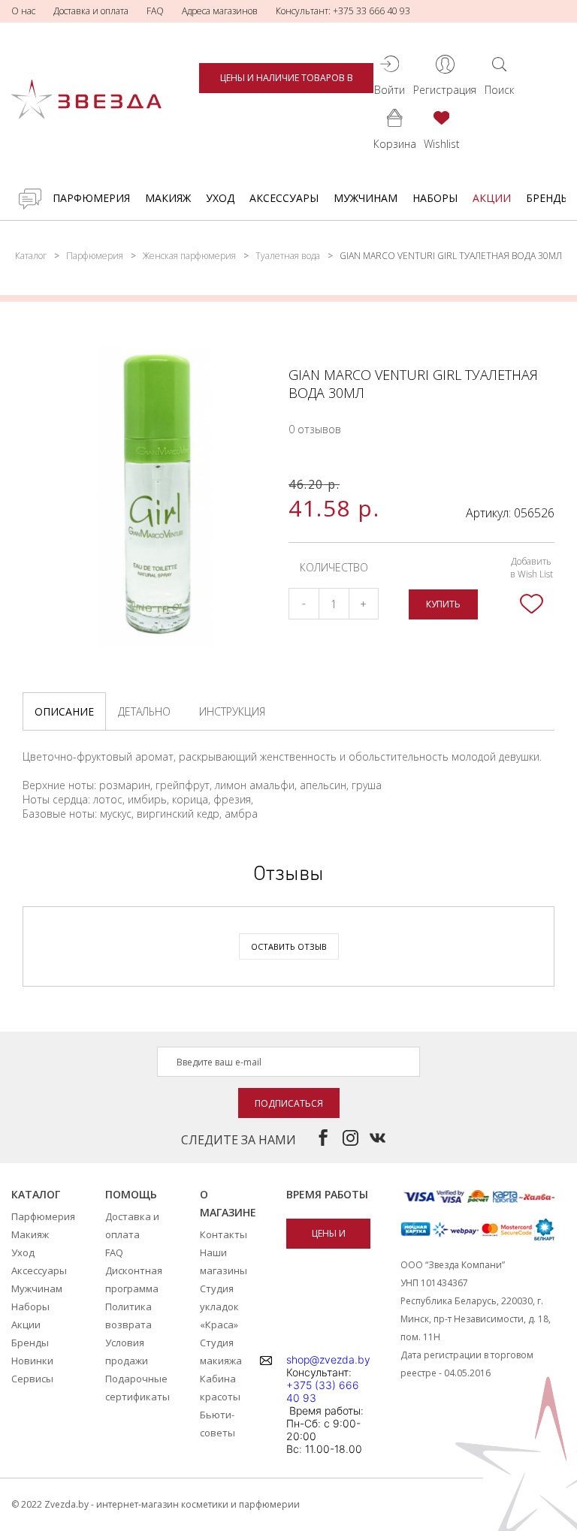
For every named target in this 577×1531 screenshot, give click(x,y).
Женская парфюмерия (189, 255)
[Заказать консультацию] (30, 199)
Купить (443, 604)
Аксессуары (284, 198)
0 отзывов (314, 429)
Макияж (168, 198)
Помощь (131, 1194)
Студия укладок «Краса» (219, 1306)
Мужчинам (365, 198)
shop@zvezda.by (328, 1359)
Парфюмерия (91, 198)
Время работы (327, 1194)
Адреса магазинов (220, 11)
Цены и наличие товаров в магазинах (286, 82)
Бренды (547, 198)
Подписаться (289, 1103)
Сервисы (32, 1378)
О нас (23, 11)
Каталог (31, 255)
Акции (492, 198)
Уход (220, 198)
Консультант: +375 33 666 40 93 (343, 11)
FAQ (155, 11)
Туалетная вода (287, 255)
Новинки (32, 1360)
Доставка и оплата (90, 11)
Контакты (223, 1234)
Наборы (435, 198)
